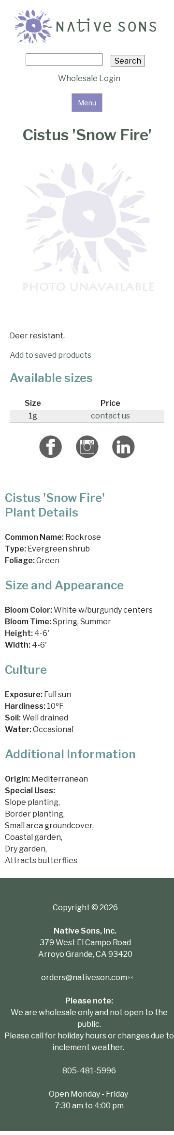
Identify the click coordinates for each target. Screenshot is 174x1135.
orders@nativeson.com (87, 977)
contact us (110, 415)
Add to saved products (50, 355)
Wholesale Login (89, 78)
